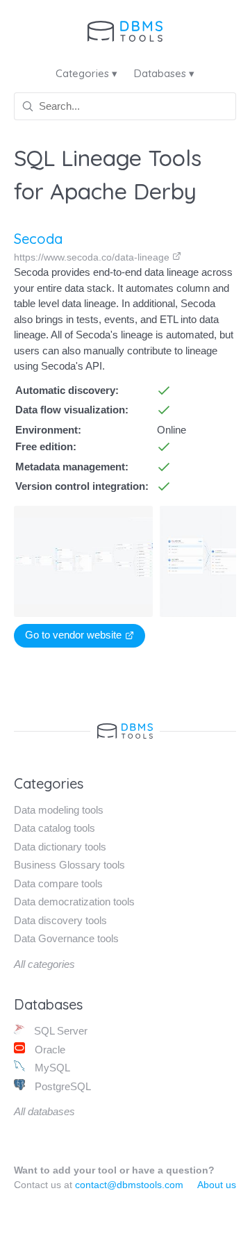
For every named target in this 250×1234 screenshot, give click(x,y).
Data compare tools (58, 883)
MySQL (51, 1067)
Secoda (38, 238)
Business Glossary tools (69, 865)
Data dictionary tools (60, 847)
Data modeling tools (58, 810)
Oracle (48, 1049)
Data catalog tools (54, 828)
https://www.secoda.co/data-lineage (93, 257)
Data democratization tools (74, 901)
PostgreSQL (61, 1086)
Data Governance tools (66, 938)
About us (216, 1184)
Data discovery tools (60, 920)
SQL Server (59, 1031)
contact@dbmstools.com (129, 1184)
